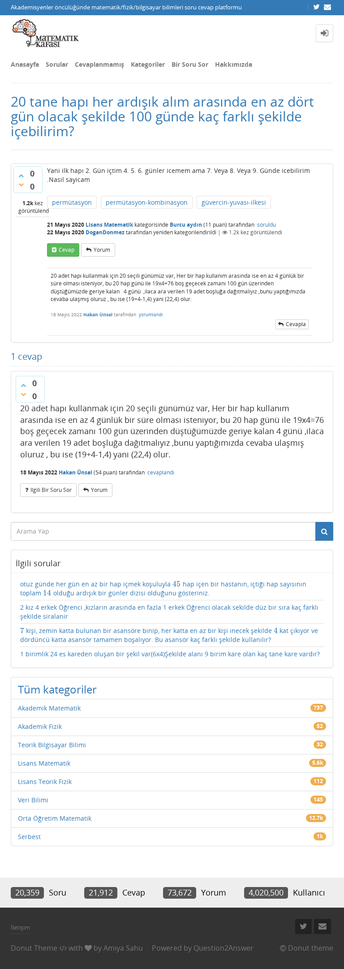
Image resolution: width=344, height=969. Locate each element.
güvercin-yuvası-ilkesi (234, 202)
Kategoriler (148, 64)
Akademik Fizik (40, 726)
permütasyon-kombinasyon (147, 202)
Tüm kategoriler (57, 689)
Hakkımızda (233, 64)
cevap (66, 250)
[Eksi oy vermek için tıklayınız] (21, 184)
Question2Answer (224, 948)
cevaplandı (160, 472)
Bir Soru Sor (190, 64)
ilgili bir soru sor (51, 490)
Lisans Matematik (109, 224)
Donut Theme (34, 948)
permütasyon (72, 202)
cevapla (296, 324)
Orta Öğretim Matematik (54, 818)
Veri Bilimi (33, 800)
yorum (102, 250)
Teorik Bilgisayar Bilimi (52, 745)
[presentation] (176, 584)
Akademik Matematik (49, 708)
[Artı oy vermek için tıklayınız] (21, 175)
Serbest (29, 836)
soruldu (266, 224)
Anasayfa (25, 64)
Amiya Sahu (123, 948)
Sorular (57, 64)
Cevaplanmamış (99, 64)
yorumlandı (151, 314)
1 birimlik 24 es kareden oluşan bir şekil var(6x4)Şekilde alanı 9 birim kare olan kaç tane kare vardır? (170, 654)
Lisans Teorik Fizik (45, 781)
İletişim (20, 927)
